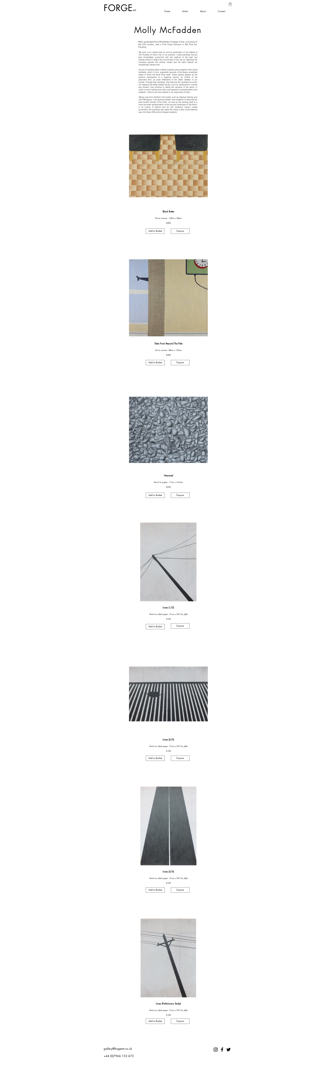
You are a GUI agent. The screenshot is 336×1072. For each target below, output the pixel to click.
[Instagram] (215, 1049)
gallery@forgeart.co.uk (118, 1048)
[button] (230, 4)
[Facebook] (222, 1049)
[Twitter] (228, 1049)
